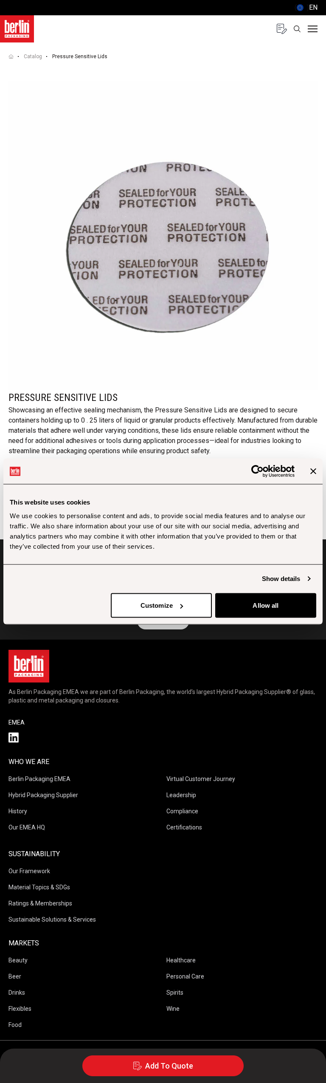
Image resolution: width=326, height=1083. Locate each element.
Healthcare (181, 960)
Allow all (265, 605)
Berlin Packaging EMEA (39, 779)
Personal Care (185, 976)
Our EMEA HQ (26, 827)
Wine (173, 1008)
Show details (281, 578)
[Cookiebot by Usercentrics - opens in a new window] (257, 471)
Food (15, 1024)
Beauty (18, 960)
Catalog (33, 56)
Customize (157, 605)
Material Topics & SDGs (39, 887)
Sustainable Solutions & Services (52, 919)
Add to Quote (169, 1065)
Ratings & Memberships (40, 903)
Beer (14, 976)
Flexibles (19, 1008)
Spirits (174, 992)
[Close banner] (313, 471)
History (17, 811)
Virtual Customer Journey (200, 779)
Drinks (16, 992)
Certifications (184, 827)
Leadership (181, 795)
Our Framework (29, 871)
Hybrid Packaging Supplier (43, 795)
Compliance (182, 811)
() (306, 7)
